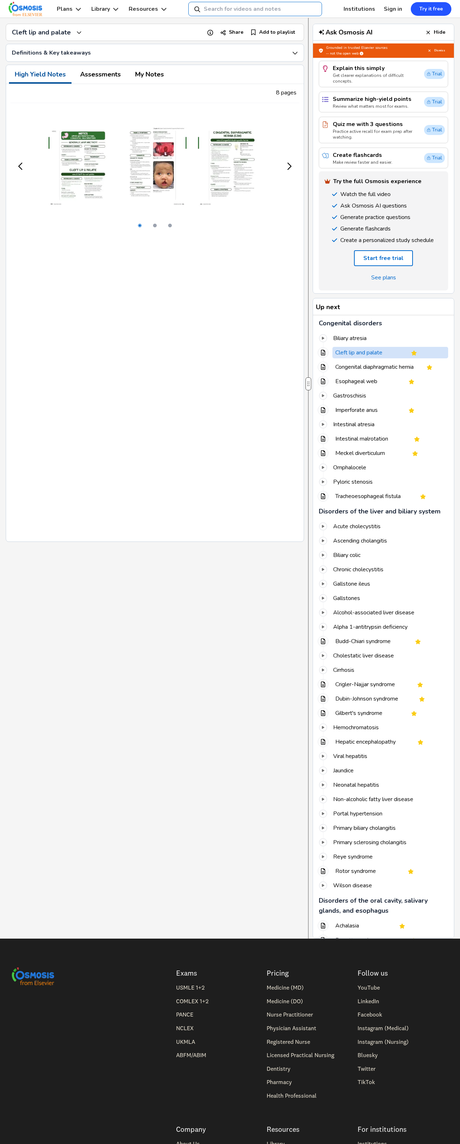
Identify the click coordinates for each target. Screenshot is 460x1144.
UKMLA (185, 1041)
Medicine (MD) (285, 987)
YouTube (369, 987)
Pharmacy (279, 1081)
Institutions (359, 9)
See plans (383, 278)
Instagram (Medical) (383, 1028)
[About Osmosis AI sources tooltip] (361, 53)
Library (100, 9)
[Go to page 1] (139, 225)
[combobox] (255, 9)
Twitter (367, 1068)
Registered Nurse (288, 1041)
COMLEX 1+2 (192, 1001)
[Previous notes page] (20, 166)
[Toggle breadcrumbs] (79, 32)
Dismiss (439, 50)
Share (236, 32)
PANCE (184, 1014)
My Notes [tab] (149, 74)
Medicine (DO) (285, 1001)
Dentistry (278, 1068)
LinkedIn (368, 1001)
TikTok (366, 1081)
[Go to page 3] (170, 225)
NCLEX (185, 1028)
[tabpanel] (155, 312)
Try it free (431, 8)
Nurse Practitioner (290, 1014)
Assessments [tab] (100, 74)
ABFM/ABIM (191, 1055)
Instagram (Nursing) (383, 1041)
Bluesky (368, 1055)
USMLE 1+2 (190, 987)
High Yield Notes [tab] (40, 74)
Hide (439, 32)
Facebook (370, 1014)
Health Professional (292, 1095)
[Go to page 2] (155, 225)
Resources (143, 9)
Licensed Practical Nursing (300, 1055)
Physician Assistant (291, 1028)
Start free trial (383, 258)
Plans (65, 9)
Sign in (393, 9)
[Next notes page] (288, 166)
